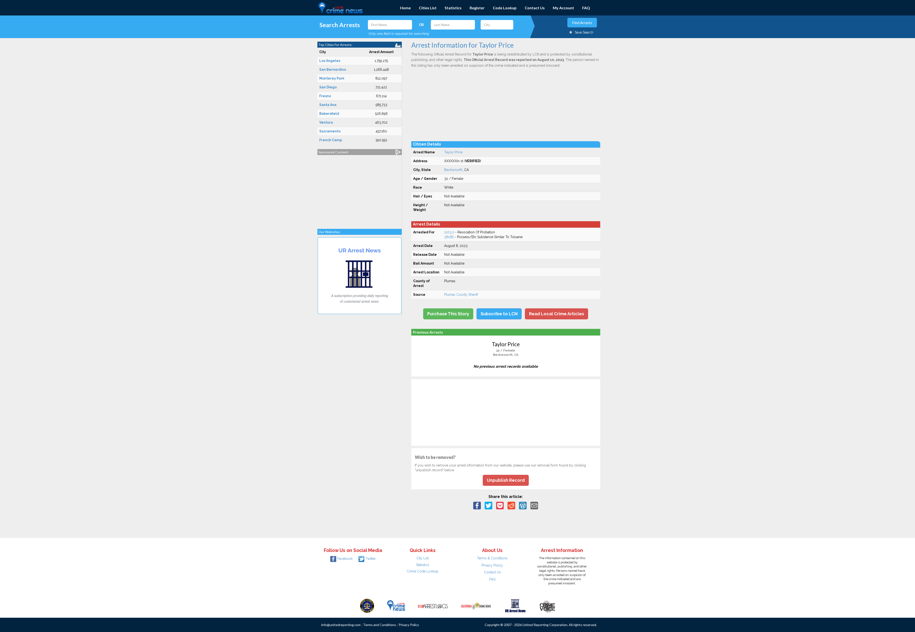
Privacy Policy (492, 565)
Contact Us (535, 7)
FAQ (586, 7)
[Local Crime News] (396, 605)
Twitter (371, 559)
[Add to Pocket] (500, 505)
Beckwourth (453, 170)
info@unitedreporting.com (341, 625)
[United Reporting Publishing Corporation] (367, 605)
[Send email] (534, 505)
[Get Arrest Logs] (433, 605)
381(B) (449, 237)
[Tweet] (488, 505)
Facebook (345, 559)
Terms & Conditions (492, 558)
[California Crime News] (476, 605)
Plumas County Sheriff (461, 294)
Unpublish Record (506, 480)
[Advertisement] (359, 189)
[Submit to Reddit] (511, 505)
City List (423, 558)
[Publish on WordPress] (523, 505)
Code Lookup (505, 7)
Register (477, 7)
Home (405, 7)
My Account (563, 7)
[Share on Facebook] (477, 505)
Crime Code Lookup (422, 571)
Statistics (453, 7)
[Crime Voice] (547, 605)
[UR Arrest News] (515, 605)
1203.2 (449, 232)
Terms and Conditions (379, 625)
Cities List (428, 7)
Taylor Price (453, 152)
